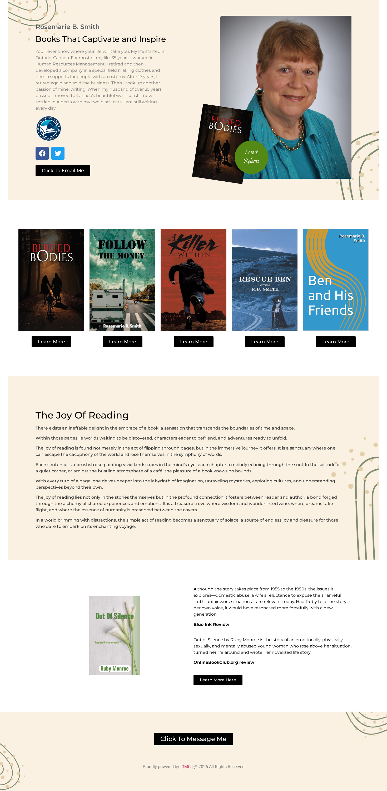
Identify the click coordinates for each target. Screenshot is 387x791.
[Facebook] (42, 153)
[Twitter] (57, 153)
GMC (186, 766)
